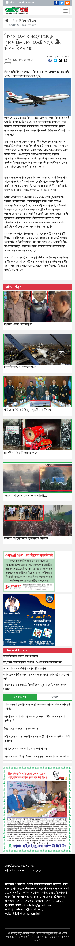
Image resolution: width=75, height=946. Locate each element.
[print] (66, 60)
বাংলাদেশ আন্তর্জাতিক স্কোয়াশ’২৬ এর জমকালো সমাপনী (32, 662)
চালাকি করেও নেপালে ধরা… (21, 367)
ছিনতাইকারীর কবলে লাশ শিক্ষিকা (20, 656)
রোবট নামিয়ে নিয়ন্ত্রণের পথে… (22, 453)
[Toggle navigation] (66, 11)
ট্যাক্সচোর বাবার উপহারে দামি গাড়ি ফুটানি (24, 668)
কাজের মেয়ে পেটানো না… (20, 324)
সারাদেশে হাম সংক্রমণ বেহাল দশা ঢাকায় (25, 748)
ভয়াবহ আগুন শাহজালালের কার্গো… (25, 495)
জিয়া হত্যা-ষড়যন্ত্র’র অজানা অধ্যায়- (22, 728)
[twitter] (55, 60)
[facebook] (50, 60)
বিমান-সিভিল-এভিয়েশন (25, 21)
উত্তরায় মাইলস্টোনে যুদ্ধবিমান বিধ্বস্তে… (28, 538)
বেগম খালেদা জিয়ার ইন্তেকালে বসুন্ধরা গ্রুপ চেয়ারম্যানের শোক (36, 756)
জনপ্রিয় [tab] (55, 697)
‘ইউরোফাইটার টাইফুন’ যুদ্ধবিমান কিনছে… (29, 410)
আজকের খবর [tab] (20, 697)
